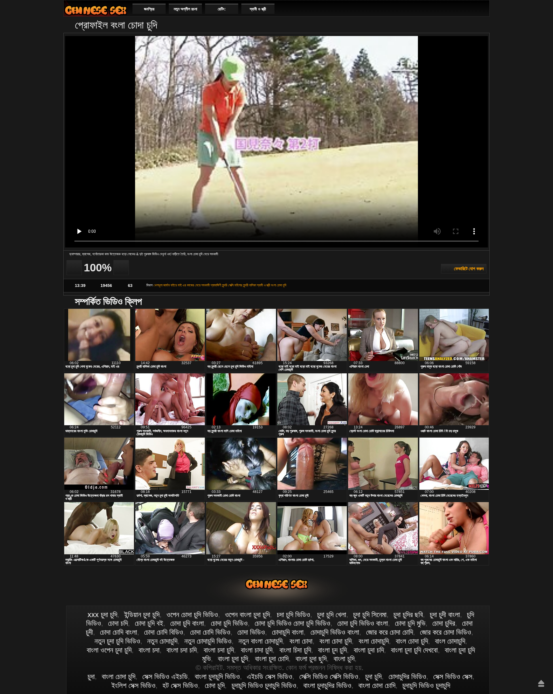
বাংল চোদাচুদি (450, 641)
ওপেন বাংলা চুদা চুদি (247, 614)
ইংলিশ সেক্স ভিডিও (133, 685)
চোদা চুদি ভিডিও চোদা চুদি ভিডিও (292, 623)
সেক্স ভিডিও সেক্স (452, 676)
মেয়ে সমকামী (202, 285)
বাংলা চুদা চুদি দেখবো (414, 650)
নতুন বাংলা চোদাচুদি (260, 641)
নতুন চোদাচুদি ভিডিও (208, 641)
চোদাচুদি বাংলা (288, 632)
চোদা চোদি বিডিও (163, 632)
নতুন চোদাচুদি (162, 641)
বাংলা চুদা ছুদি (311, 659)
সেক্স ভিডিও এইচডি (165, 676)
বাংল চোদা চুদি (412, 641)
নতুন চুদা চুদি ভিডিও (117, 641)
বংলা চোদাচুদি (374, 641)
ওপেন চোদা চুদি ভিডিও (192, 614)
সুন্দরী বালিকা (249, 285)
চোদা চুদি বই (149, 623)
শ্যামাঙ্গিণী (216, 285)
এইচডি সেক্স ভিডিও (269, 676)
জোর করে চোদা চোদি (389, 632)
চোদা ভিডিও (251, 632)
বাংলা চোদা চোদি (376, 685)
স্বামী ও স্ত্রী (258, 9)
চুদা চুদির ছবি (408, 614)
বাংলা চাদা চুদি (256, 650)
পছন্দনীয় (482, 8)
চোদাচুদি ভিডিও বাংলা (334, 632)
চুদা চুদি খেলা (331, 614)
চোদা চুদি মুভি (410, 623)
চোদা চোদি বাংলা (118, 632)
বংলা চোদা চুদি (278, 285)
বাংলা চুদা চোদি (272, 659)
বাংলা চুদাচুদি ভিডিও (217, 676)
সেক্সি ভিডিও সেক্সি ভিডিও (328, 676)
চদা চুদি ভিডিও (293, 614)
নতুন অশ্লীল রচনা (185, 9)
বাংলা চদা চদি (181, 650)
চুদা (91, 676)
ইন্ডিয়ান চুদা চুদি (142, 614)
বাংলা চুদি (344, 659)
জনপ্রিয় (149, 9)
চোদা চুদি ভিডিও (229, 623)
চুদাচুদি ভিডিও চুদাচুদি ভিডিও (264, 685)
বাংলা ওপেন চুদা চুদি (109, 650)
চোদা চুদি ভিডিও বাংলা (362, 623)
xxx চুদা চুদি (102, 614)
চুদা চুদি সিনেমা (370, 614)
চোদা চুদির (443, 623)
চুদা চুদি (373, 676)
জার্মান (166, 285)
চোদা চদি (118, 623)
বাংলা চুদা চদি (369, 650)
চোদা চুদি (215, 685)
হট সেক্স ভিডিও (180, 685)
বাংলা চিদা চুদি (295, 650)
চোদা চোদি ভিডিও (210, 632)
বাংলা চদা (149, 650)
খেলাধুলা (158, 285)
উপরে (541, 683)
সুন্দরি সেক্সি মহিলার (232, 285)
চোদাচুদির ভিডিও (407, 676)
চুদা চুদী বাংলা (445, 614)
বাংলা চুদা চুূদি (233, 659)
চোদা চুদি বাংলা (187, 623)
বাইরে (174, 285)
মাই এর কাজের (186, 285)
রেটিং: (222, 9)
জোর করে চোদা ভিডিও (445, 632)
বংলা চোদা (301, 641)
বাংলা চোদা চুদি (96, 10)
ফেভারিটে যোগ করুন (469, 268)
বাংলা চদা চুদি (219, 650)
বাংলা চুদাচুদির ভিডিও (327, 685)
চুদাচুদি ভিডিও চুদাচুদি (426, 685)
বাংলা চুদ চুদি (332, 650)
